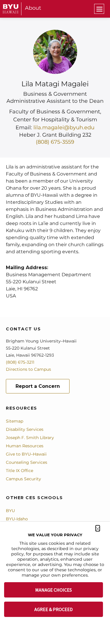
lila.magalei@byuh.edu (63, 127)
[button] (98, 528)
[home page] (11, 9)
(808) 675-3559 (55, 142)
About (33, 8)
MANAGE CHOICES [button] (53, 590)
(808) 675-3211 (20, 362)
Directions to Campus (28, 369)
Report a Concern (38, 386)
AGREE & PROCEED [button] (53, 609)
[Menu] (99, 9)
